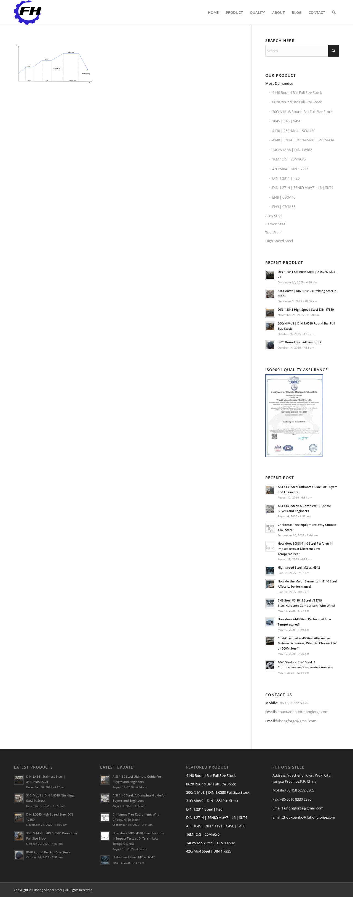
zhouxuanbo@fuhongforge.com (302, 711)
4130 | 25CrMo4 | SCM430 (293, 130)
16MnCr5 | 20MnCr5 (289, 159)
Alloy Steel (273, 215)
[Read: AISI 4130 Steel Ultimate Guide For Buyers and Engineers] (270, 490)
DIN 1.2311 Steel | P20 (204, 809)
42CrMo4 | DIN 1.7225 (290, 168)
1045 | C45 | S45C (286, 120)
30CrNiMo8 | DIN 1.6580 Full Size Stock (218, 792)
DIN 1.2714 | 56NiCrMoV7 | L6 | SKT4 (302, 187)
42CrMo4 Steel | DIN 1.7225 (208, 851)
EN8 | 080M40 (283, 197)
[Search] (333, 12)
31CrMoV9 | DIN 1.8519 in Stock (212, 800)
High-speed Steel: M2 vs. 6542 (299, 567)
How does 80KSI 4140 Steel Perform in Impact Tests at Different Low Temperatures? (305, 548)
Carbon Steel (275, 223)
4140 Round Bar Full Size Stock (297, 92)
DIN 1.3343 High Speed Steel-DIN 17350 (306, 309)
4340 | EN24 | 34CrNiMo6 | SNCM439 (303, 140)
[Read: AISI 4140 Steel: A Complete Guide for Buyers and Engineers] (270, 509)
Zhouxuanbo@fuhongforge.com (308, 817)
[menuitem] (213, 12)
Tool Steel (273, 232)
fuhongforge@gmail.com (296, 720)
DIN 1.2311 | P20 (285, 178)
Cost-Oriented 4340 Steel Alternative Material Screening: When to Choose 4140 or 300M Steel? (307, 643)
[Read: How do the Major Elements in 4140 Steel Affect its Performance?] (270, 584)
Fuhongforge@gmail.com (302, 808)
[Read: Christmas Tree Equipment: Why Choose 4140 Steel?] (270, 528)
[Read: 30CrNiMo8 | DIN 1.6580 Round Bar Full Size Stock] (270, 326)
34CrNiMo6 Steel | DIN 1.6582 (210, 842)
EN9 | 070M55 (283, 206)
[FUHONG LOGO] (27, 12)
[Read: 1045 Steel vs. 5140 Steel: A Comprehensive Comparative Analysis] (270, 665)
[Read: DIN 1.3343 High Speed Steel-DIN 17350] (270, 313)
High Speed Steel (279, 240)
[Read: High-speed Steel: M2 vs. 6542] (270, 571)
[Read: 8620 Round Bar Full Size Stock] (270, 345)
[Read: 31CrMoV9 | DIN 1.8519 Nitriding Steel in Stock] (270, 294)
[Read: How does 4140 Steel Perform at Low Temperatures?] (270, 622)
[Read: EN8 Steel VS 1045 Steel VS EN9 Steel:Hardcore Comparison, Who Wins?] (270, 603)
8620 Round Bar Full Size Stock (297, 101)
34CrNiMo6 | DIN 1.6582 (292, 149)
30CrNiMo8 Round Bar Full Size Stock (302, 111)
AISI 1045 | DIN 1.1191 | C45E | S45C (215, 826)
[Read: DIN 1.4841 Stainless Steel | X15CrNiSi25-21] (270, 275)
